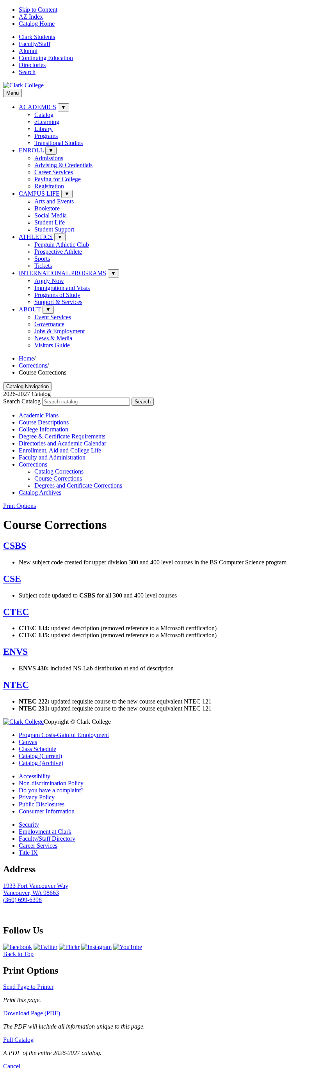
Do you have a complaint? (51, 790)
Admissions (48, 158)
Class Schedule (37, 749)
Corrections (33, 365)
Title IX (28, 852)
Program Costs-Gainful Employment (64, 735)
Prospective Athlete (58, 251)
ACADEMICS (37, 107)
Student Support (54, 229)
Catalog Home (37, 23)
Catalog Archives (40, 492)
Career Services (53, 172)
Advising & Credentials (63, 165)
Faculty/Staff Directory (47, 838)
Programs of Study (57, 295)
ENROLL (31, 150)
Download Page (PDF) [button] (31, 1013)
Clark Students (37, 37)
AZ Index (31, 16)
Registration (49, 186)
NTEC (16, 685)
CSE (12, 579)
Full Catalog (18, 1039)
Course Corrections (58, 478)
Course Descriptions (44, 422)
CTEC (16, 612)
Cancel (11, 1066)
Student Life (49, 222)
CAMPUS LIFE (39, 193)
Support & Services (58, 302)
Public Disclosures (41, 804)
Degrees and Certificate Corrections (78, 485)
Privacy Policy (37, 797)
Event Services (52, 317)
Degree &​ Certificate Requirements (62, 436)
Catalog (43, 114)
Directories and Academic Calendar (62, 443)
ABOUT (30, 309)
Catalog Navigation (27, 386)
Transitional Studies (58, 143)
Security (29, 824)
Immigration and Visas (62, 288)
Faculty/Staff (34, 44)
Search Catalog (22, 401)
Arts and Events (54, 201)
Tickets (43, 265)
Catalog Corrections (59, 471)
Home (26, 358)
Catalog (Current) (40, 756)
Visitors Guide (52, 345)
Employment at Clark (45, 831)
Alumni (28, 51)
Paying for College (57, 179)
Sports (42, 258)
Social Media (50, 215)
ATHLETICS (36, 236)
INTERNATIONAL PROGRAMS (62, 273)
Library (43, 129)
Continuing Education (46, 58)
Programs (46, 136)
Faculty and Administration (52, 457)
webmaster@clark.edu (30, 913)
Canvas (28, 742)
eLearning (46, 121)
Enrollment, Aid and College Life (60, 450)
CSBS (14, 546)
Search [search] (27, 72)
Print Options (19, 505)
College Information (43, 429)
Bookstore (47, 208)
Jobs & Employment (59, 331)
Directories (32, 65)
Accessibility (34, 776)
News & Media (53, 338)
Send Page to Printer (28, 986)
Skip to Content (38, 9)
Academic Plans (39, 415)
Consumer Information (47, 811)
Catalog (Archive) (41, 763)
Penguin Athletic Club (61, 244)
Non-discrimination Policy (51, 783)
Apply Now (49, 281)
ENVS (15, 652)
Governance (49, 324)
